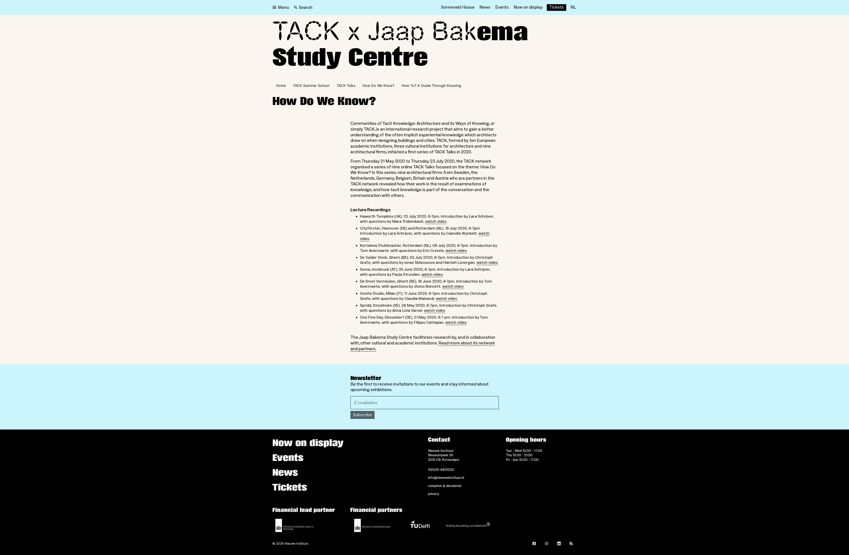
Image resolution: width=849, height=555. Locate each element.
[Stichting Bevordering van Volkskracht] (468, 525)
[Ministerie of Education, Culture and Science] (294, 525)
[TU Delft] (420, 525)
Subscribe (362, 415)
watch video (436, 221)
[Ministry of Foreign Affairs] (372, 525)
